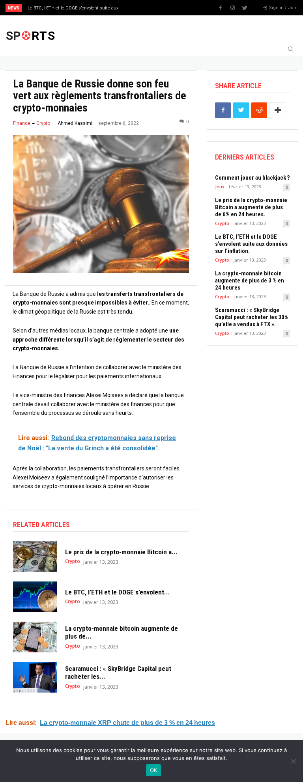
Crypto (43, 123)
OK (153, 770)
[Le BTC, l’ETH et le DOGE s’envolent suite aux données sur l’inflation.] (35, 596)
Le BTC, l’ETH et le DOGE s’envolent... (117, 592)
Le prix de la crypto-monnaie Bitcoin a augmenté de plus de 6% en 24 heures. (251, 207)
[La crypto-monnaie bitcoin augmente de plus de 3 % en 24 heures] (35, 637)
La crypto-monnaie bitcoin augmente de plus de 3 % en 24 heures (249, 280)
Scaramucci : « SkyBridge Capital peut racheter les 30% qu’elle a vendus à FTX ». (251, 317)
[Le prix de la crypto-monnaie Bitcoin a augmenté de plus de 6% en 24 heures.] (35, 556)
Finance (21, 123)
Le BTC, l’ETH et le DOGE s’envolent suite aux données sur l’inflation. (251, 243)
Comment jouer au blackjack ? (252, 177)
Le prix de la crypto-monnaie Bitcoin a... (121, 552)
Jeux (219, 186)
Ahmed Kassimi (75, 123)
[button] (290, 49)
